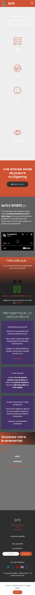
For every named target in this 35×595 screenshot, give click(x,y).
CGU (17, 527)
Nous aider (17, 529)
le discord (18, 303)
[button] (15, 281)
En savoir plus (17, 358)
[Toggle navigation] (32, 3)
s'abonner (26, 553)
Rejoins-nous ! (18, 184)
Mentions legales (17, 525)
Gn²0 (11, 3)
